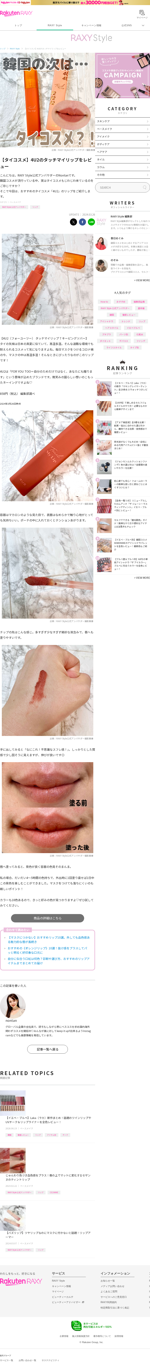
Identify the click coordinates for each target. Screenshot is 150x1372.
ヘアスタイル (111, 327)
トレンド (125, 321)
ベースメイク (15, 202)
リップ (35, 207)
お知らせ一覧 (108, 1280)
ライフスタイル (114, 347)
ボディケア (103, 144)
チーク (65, 1134)
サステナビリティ (50, 1360)
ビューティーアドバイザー (66, 1302)
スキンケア (103, 121)
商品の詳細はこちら (48, 918)
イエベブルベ (133, 327)
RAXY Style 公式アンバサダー (14, 207)
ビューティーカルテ (62, 1297)
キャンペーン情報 (91, 25)
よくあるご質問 (109, 1291)
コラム (101, 167)
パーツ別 (123, 334)
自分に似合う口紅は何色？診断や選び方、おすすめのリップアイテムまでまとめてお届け (49, 960)
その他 (101, 174)
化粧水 (139, 334)
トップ (18, 25)
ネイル (101, 159)
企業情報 (64, 1336)
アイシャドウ (106, 321)
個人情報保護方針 (81, 1336)
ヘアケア (102, 152)
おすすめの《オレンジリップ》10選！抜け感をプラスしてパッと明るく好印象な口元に (47, 950)
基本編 (141, 308)
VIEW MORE (142, 280)
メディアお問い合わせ (112, 1286)
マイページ (58, 1291)
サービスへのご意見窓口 (114, 1297)
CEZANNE (54, 1192)
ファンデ (140, 340)
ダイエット (105, 340)
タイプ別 (134, 347)
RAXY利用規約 (109, 1302)
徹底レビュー (23, 1134)
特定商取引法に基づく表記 (115, 1307)
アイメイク (103, 136)
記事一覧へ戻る (48, 1049)
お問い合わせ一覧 (27, 1360)
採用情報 (119, 1336)
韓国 (9, 1134)
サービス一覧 (6, 1360)
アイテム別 (51, 1134)
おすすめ (121, 301)
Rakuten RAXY (16, 13)
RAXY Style (55, 25)
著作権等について (102, 1336)
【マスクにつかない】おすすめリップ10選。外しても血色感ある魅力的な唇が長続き (49, 939)
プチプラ (106, 334)
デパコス (123, 340)
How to (104, 301)
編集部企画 (139, 301)
